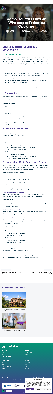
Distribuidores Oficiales (6, 366)
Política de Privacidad (33, 377)
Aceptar (30, 389)
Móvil (26, 366)
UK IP (26, 372)
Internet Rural (27, 368)
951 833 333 (27, 354)
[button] (50, 379)
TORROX (3, 358)
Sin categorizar (44, 31)
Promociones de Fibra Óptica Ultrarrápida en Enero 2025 (14, 331)
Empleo (3, 368)
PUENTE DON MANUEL (6, 356)
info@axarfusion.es (28, 352)
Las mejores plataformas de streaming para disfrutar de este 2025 (37, 294)
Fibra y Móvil (27, 362)
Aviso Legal (48, 377)
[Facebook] (2, 377)
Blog (3, 364)
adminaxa (12, 31)
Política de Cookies (41, 377)
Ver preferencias (47, 389)
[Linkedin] (7, 377)
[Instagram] (5, 377)
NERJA (3, 354)
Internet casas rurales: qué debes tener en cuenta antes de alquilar (13, 310)
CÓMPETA (4, 352)
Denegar (38, 389)
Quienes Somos (5, 362)
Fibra (26, 364)
